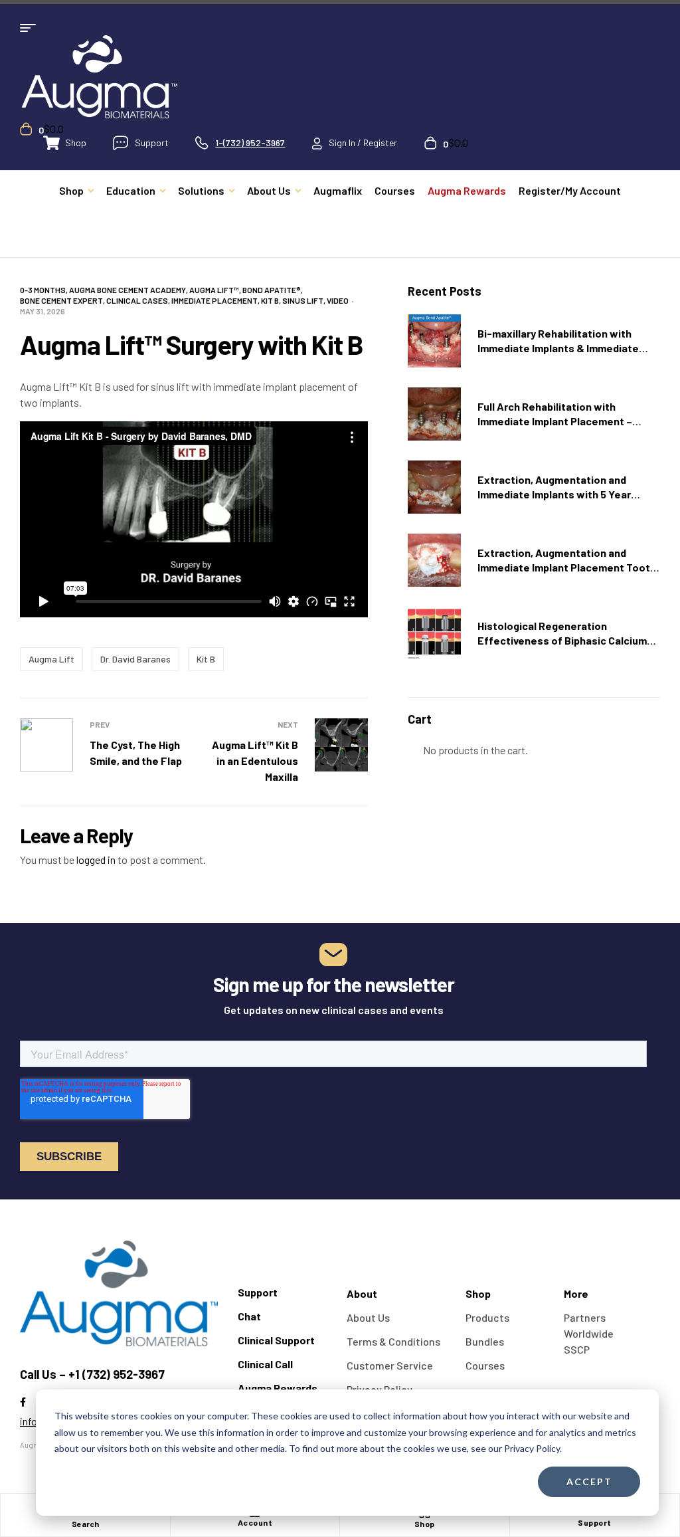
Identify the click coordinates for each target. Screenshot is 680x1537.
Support (595, 1522)
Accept (589, 1481)
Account (255, 1522)
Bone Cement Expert (61, 300)
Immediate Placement (214, 300)
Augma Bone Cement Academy (127, 289)
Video (338, 300)
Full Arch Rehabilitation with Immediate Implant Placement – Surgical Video (554, 421)
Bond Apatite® (271, 289)
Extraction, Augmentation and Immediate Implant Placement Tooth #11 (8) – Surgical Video (566, 567)
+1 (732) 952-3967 (116, 1374)
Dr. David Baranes (135, 659)
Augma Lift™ (214, 289)
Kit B (270, 300)
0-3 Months (43, 289)
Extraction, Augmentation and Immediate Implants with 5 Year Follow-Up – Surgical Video (554, 494)
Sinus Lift (302, 300)
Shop (424, 1523)
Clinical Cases (137, 300)
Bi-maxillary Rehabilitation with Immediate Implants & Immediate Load (558, 348)
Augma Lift (51, 659)
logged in (96, 859)
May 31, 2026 (42, 311)
